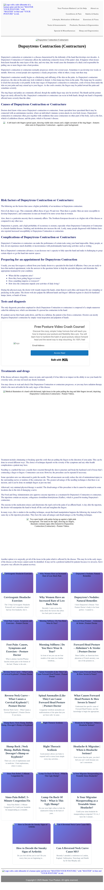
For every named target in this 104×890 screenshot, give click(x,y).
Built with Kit (59, 359)
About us (95, 8)
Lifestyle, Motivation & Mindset (65, 20)
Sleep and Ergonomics (89, 31)
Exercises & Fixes (91, 20)
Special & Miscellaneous (64, 31)
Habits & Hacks (92, 14)
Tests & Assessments (56, 25)
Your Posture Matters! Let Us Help (72, 8)
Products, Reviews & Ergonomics (84, 25)
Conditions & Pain (74, 14)
